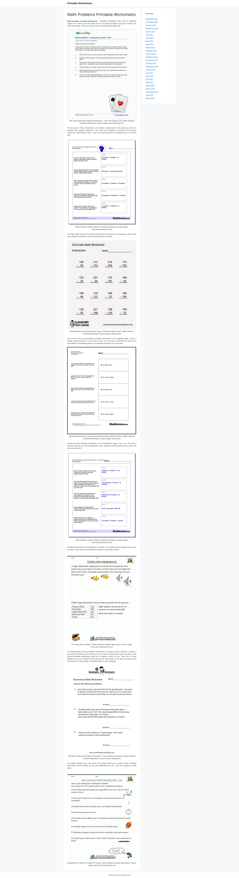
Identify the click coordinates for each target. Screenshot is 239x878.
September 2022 (152, 66)
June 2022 (150, 76)
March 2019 (150, 98)
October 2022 (151, 63)
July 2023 (149, 35)
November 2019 (152, 92)
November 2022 (152, 60)
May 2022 (149, 79)
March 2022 (150, 86)
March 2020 (150, 89)
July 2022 (149, 73)
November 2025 (152, 22)
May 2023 (149, 41)
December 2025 (152, 19)
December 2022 (152, 57)
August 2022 (150, 70)
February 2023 (151, 51)
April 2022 (149, 82)
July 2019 (149, 95)
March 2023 (150, 47)
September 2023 (152, 28)
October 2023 (151, 25)
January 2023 (151, 54)
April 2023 (149, 44)
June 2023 (150, 38)
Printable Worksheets (79, 3)
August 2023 (150, 32)
